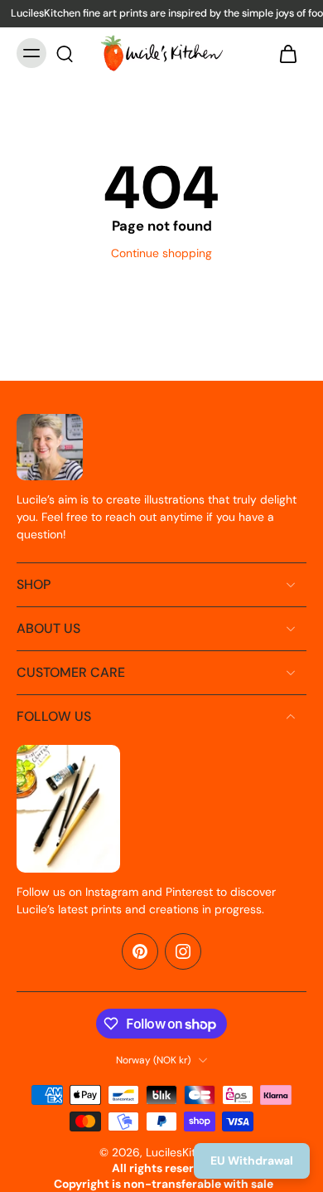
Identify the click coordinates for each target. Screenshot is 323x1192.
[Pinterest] (140, 951)
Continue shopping (161, 253)
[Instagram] (183, 951)
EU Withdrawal (251, 1160)
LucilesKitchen (184, 1152)
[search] (64, 53)
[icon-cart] (288, 53)
